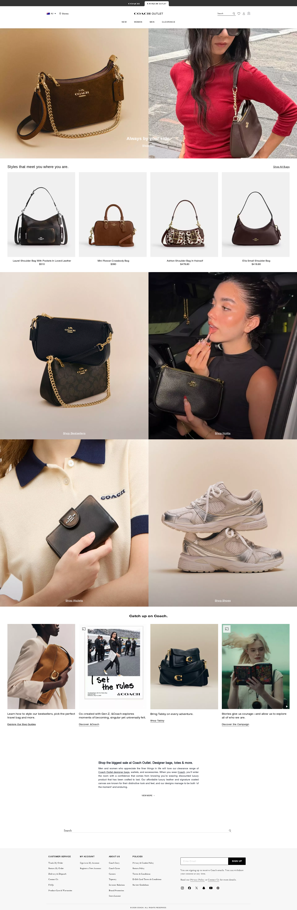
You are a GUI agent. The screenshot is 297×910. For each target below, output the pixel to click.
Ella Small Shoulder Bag (256, 260)
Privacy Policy (197, 879)
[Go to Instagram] (182, 888)
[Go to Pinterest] (218, 888)
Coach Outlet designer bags (113, 772)
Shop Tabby (157, 721)
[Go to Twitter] (196, 888)
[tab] (134, 3)
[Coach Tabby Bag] (113, 666)
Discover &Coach (89, 725)
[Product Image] (41, 214)
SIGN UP (237, 861)
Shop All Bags (281, 167)
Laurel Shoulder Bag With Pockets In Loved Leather (42, 260)
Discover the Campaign (235, 725)
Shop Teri (148, 146)
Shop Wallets (74, 601)
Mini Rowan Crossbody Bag (113, 260)
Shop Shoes (223, 601)
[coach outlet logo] (148, 13)
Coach (181, 772)
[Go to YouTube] (211, 888)
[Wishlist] (239, 13)
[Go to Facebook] (189, 888)
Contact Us (213, 879)
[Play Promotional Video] (144, 706)
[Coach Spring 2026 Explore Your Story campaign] (256, 666)
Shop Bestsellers (74, 434)
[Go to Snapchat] (204, 888)
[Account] (244, 13)
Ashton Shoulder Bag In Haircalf (185, 260)
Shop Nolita (222, 434)
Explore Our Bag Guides (21, 725)
